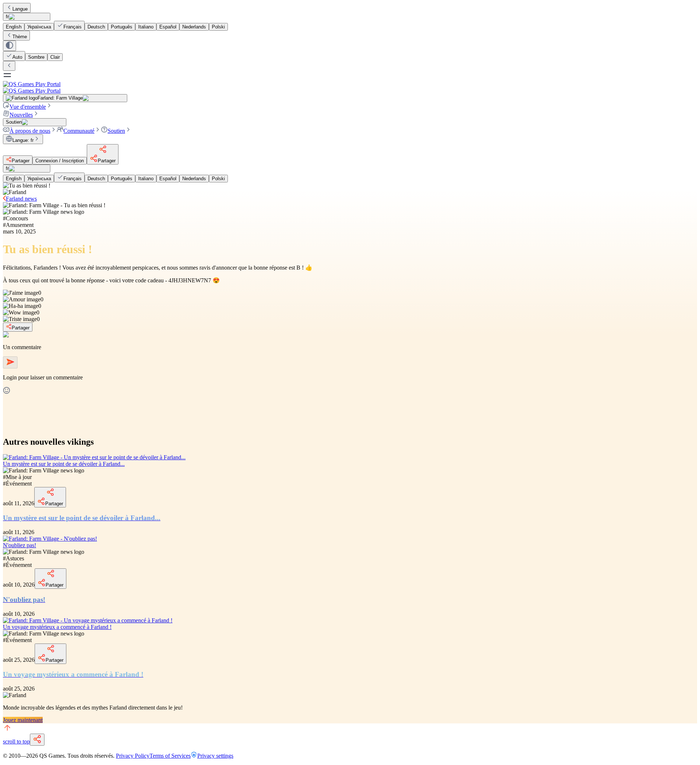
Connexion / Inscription (59, 160)
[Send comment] (10, 362)
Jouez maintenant (23, 720)
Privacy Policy (132, 756)
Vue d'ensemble (27, 107)
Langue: (23, 140)
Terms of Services (170, 756)
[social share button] (37, 740)
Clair (55, 57)
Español (167, 27)
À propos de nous (29, 131)
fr (7, 16)
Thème (19, 36)
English (14, 27)
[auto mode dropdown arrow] (9, 45)
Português (121, 27)
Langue (20, 9)
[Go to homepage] (350, 87)
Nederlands (194, 27)
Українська (39, 27)
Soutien (116, 131)
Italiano (145, 27)
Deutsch (96, 27)
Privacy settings (215, 756)
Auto (17, 57)
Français (72, 27)
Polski (218, 27)
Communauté (78, 131)
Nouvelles (21, 115)
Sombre (36, 57)
